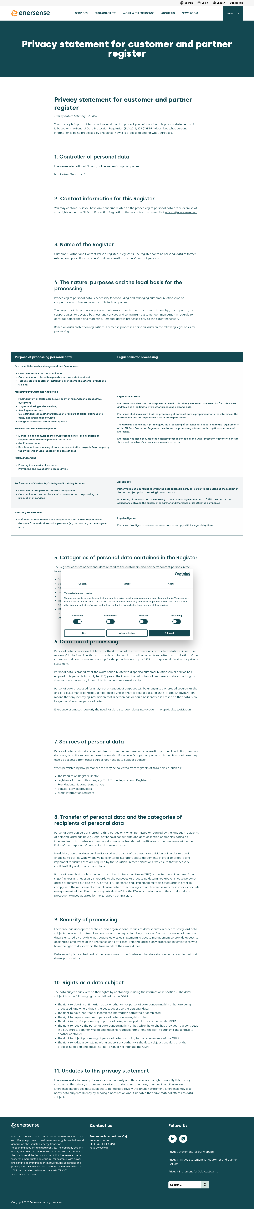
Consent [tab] (82, 583)
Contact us (236, 2)
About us (168, 13)
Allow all (169, 633)
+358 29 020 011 (99, 1147)
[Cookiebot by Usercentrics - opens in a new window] (177, 574)
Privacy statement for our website (191, 1151)
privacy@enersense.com (181, 212)
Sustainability (105, 13)
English (221, 2)
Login (205, 2)
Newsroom (190, 13)
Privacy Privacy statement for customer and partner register (203, 1161)
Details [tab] (127, 583)
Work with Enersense (138, 13)
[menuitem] (200, 3)
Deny (84, 633)
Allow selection (127, 633)
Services (81, 13)
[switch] (110, 621)
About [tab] (171, 583)
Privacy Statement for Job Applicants (193, 1171)
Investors (233, 13)
